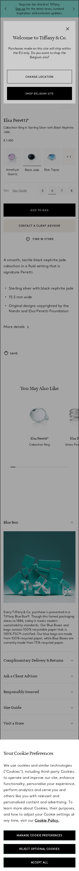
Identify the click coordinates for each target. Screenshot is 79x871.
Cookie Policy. (47, 820)
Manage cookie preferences (39, 835)
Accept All (39, 862)
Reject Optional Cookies (39, 848)
